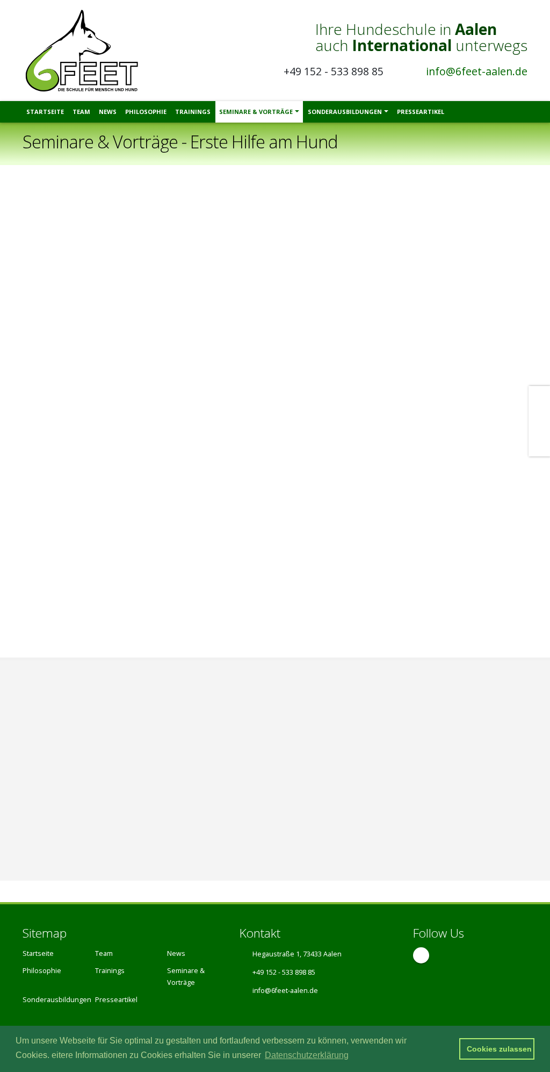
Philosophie (146, 112)
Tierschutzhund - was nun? (346, 746)
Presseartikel (420, 112)
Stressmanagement (334, 726)
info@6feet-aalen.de (476, 71)
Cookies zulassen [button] (499, 1049)
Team (81, 112)
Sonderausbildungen (345, 112)
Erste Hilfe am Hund (76, 746)
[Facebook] (421, 955)
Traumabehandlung (333, 765)
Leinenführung (67, 785)
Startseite (45, 112)
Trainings (193, 112)
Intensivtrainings (328, 804)
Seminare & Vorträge (256, 112)
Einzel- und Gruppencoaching (350, 785)
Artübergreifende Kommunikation (100, 804)
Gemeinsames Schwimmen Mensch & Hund (118, 823)
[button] (446, 1049)
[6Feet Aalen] (86, 50)
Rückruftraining (68, 765)
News (108, 112)
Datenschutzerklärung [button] (307, 1055)
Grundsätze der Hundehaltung (94, 726)
